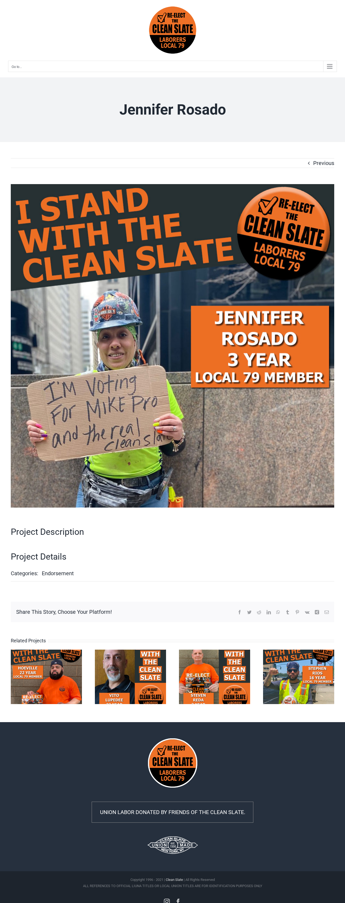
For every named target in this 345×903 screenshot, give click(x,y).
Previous (323, 163)
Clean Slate (174, 880)
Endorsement (58, 573)
